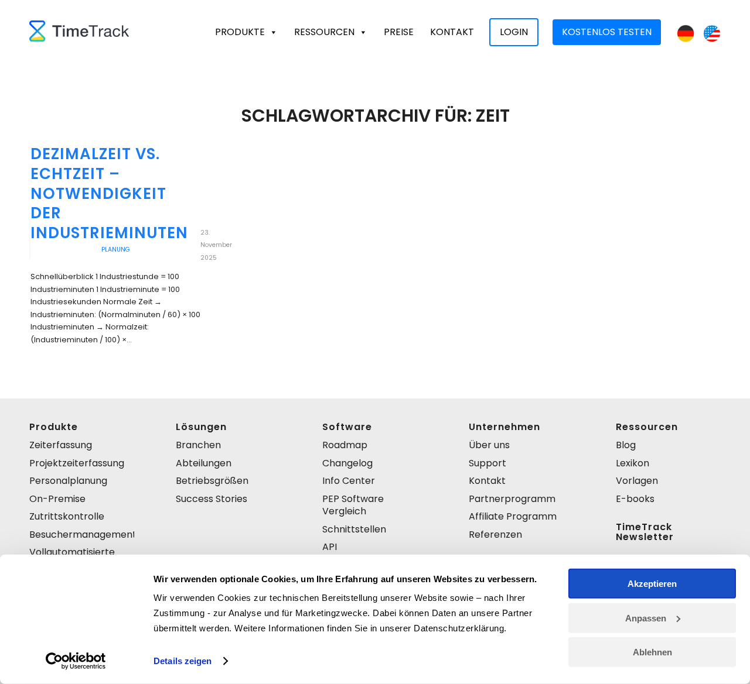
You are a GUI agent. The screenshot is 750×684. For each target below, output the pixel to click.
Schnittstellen (354, 529)
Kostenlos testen (607, 32)
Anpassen (645, 618)
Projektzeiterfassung (76, 463)
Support (487, 463)
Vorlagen (637, 480)
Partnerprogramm (512, 499)
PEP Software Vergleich (353, 505)
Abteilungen (203, 463)
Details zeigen (183, 661)
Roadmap (344, 445)
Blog (626, 445)
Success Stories (211, 499)
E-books (635, 499)
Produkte (240, 32)
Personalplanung (68, 480)
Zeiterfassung (60, 445)
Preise (399, 32)
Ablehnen (652, 652)
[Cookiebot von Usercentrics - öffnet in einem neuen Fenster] (76, 661)
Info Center (348, 480)
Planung (115, 249)
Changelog (347, 463)
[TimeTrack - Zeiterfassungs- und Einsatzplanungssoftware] (79, 32)
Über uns (489, 445)
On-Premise (57, 499)
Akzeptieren (652, 584)
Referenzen (495, 534)
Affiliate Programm (513, 516)
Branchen (198, 445)
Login (514, 32)
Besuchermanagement (81, 534)
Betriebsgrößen (212, 480)
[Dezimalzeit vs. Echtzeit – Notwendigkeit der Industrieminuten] (29, 239)
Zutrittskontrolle (66, 516)
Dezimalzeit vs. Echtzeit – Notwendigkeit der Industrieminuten (109, 193)
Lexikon (632, 463)
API (329, 547)
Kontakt (452, 32)
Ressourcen (324, 32)
